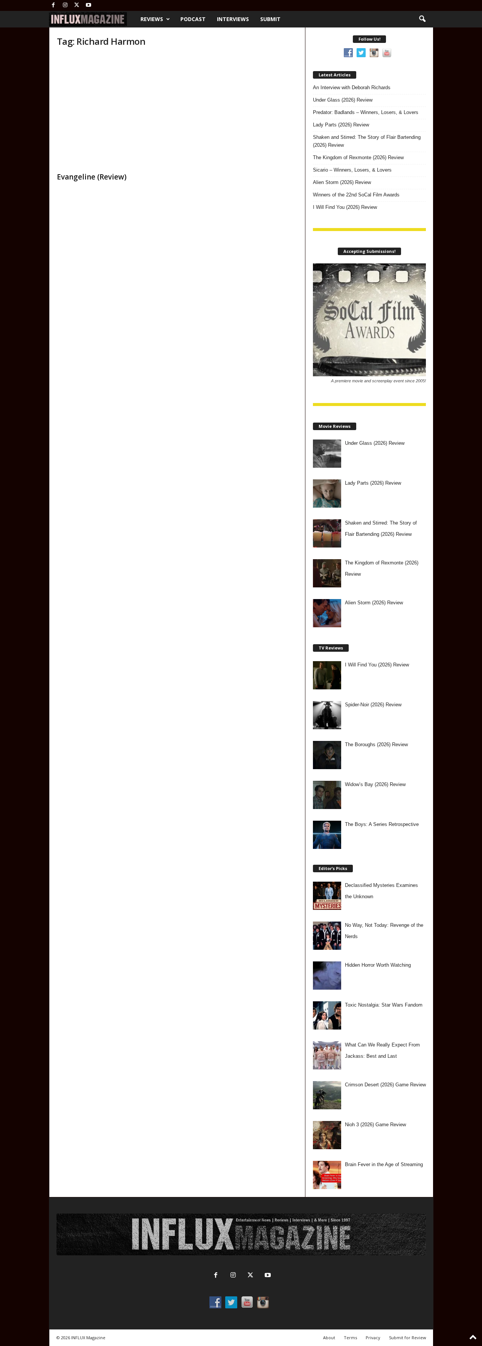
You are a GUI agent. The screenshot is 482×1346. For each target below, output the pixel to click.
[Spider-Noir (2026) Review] (327, 715)
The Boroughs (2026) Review (376, 744)
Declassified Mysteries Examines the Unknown (381, 890)
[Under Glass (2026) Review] (327, 454)
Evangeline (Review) (92, 177)
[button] (422, 19)
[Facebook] (53, 5)
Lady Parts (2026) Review (341, 125)
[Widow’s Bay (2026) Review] (327, 795)
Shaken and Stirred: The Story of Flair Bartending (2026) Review (367, 141)
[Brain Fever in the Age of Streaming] (327, 1175)
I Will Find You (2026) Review (345, 207)
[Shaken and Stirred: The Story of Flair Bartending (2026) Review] (327, 533)
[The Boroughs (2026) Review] (327, 755)
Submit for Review (407, 1337)
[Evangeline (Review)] (113, 111)
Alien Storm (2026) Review (342, 182)
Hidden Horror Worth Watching (378, 965)
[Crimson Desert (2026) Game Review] (327, 1095)
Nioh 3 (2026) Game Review (375, 1124)
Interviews (233, 19)
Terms (350, 1337)
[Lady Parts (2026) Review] (327, 493)
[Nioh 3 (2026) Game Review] (327, 1135)
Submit (270, 19)
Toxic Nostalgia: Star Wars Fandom (384, 1005)
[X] (76, 5)
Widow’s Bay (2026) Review (375, 784)
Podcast (193, 19)
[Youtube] (88, 5)
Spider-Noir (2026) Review (373, 704)
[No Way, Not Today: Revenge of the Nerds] (327, 936)
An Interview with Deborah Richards (351, 87)
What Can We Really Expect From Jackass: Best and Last (382, 1050)
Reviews (151, 19)
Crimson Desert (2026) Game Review (385, 1084)
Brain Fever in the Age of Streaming (384, 1164)
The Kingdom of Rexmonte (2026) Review (358, 157)
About (329, 1337)
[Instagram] (65, 5)
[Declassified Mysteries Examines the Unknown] (327, 896)
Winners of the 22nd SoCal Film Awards (356, 195)
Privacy (373, 1337)
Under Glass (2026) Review (342, 100)
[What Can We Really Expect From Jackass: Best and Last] (327, 1055)
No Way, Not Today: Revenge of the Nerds (384, 930)
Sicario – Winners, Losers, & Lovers (352, 170)
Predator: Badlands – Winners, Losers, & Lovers (365, 112)
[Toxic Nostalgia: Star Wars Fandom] (327, 1015)
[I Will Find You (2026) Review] (327, 675)
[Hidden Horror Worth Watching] (327, 975)
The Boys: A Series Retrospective (382, 824)
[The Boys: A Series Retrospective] (327, 835)
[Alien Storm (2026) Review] (327, 613)
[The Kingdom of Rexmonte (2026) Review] (327, 573)
